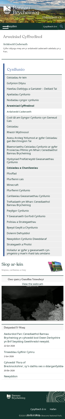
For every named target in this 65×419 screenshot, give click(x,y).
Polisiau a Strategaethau (21, 222)
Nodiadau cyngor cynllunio (23, 100)
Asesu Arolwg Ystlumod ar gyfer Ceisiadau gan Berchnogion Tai (32, 139)
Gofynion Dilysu (16, 83)
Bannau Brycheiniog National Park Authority (32, 14)
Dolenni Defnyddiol (18, 233)
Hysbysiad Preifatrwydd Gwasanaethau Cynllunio (30, 160)
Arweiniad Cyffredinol (20, 105)
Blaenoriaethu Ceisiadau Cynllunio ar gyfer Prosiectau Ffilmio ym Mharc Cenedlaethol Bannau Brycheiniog (32, 150)
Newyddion (11, 376)
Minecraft (12, 185)
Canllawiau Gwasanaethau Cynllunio (28, 196)
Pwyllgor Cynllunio (18, 210)
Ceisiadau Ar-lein (17, 77)
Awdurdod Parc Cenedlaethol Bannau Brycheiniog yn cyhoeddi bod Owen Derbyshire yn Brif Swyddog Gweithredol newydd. (32, 337)
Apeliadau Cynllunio (18, 94)
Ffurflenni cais (15, 179)
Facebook (25, 409)
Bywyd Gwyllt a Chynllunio (22, 227)
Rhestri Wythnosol (18, 132)
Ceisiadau (12, 126)
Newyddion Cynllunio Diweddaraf (27, 239)
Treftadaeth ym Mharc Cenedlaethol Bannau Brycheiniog (28, 203)
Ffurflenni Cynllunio (18, 190)
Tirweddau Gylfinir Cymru (19, 352)
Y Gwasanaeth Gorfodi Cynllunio (26, 216)
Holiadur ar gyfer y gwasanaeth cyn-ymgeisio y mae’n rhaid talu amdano (28, 251)
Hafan (53, 409)
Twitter (18, 409)
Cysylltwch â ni (50, 26)
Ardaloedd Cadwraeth (15, 44)
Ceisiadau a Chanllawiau (22, 168)
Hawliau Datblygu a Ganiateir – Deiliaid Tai (32, 88)
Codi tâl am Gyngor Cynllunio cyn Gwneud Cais (32, 119)
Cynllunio (16, 69)
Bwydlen (12, 26)
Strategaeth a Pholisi (19, 244)
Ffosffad (12, 173)
